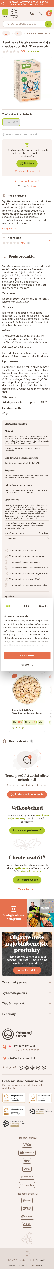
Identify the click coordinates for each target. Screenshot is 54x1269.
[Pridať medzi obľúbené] (42, 674)
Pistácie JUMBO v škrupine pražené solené (27, 712)
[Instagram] (26, 1067)
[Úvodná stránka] (14, 13)
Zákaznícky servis (14, 982)
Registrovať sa (29, 879)
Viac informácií (27, 889)
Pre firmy (9, 1014)
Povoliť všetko (27, 655)
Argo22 (42, 1265)
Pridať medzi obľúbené (29, 181)
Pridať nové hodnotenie (29, 794)
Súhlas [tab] (9, 606)
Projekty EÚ (41, 1260)
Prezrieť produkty (27, 970)
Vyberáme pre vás (14, 993)
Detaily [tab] (27, 606)
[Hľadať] (48, 24)
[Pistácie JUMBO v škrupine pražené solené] (27, 689)
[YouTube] (32, 1067)
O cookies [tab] (44, 606)
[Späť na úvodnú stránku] (6, 33)
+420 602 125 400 (23, 1046)
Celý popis (7, 228)
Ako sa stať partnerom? (27, 830)
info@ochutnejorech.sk (22, 1058)
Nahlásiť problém (16, 1265)
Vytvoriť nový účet (29, 171)
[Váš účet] (40, 13)
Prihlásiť (29, 163)
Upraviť (25, 664)
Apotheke (31, 186)
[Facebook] (21, 1067)
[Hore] (27, 1253)
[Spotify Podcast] (44, 1067)
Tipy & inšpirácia (13, 1003)
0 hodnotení (34, 51)
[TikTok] (38, 1067)
